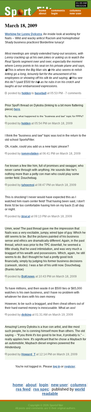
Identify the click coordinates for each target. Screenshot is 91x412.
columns (75, 10)
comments (58, 10)
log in (56, 366)
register (69, 366)
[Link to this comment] (6, 123)
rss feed (23, 389)
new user (75, 13)
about (42, 13)
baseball (40, 93)
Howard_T (28, 354)
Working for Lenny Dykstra (23, 34)
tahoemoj (27, 185)
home (42, 10)
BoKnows (28, 276)
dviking (26, 314)
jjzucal (25, 216)
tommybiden (30, 153)
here (17, 109)
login (54, 13)
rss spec (41, 389)
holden (26, 93)
